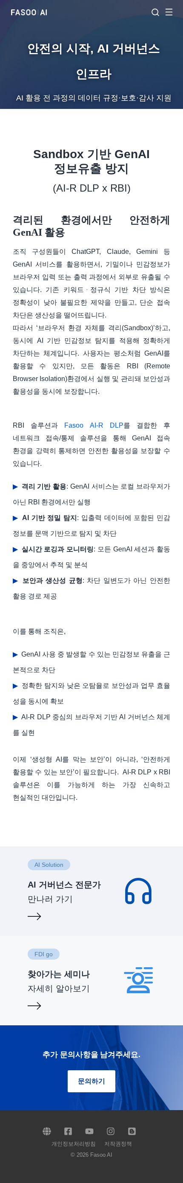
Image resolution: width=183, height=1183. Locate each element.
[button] (173, 11)
